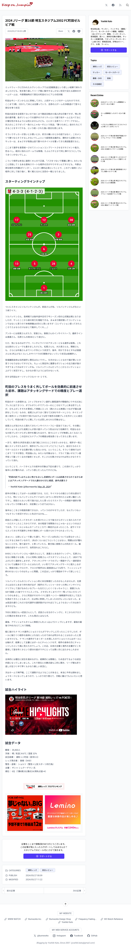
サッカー (96, 72)
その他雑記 (97, 84)
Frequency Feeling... (87, 919)
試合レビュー (47, 870)
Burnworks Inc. (35, 919)
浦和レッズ (32, 870)
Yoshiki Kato (67, 922)
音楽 (109, 78)
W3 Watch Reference (113, 919)
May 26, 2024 (44, 486)
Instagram (61, 935)
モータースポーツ (112, 72)
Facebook (78, 935)
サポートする (46, 856)
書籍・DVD (97, 78)
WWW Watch (14, 919)
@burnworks (42, 935)
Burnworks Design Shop (60, 919)
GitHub (94, 935)
